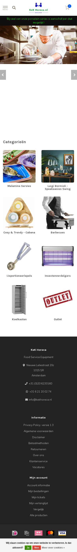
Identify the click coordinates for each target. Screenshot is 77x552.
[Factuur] (27, 533)
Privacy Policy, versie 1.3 (38, 425)
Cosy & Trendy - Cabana (17, 198)
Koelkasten (10, 285)
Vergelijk (38, 509)
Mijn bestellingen (38, 491)
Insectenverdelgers (53, 241)
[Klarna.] (38, 533)
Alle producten (38, 515)
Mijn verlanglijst (38, 503)
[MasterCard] (50, 533)
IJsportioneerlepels (14, 241)
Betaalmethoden (38, 443)
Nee (36, 547)
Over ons (38, 455)
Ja (28, 547)
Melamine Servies (14, 151)
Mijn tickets (38, 497)
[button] (3, 75)
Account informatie (38, 485)
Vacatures (38, 467)
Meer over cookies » (53, 547)
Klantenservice (38, 461)
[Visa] (62, 533)
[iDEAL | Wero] (15, 533)
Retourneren (38, 449)
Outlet (45, 285)
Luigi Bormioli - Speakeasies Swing (53, 153)
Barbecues (48, 198)
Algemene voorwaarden (38, 431)
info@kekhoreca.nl (40, 399)
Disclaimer (38, 437)
